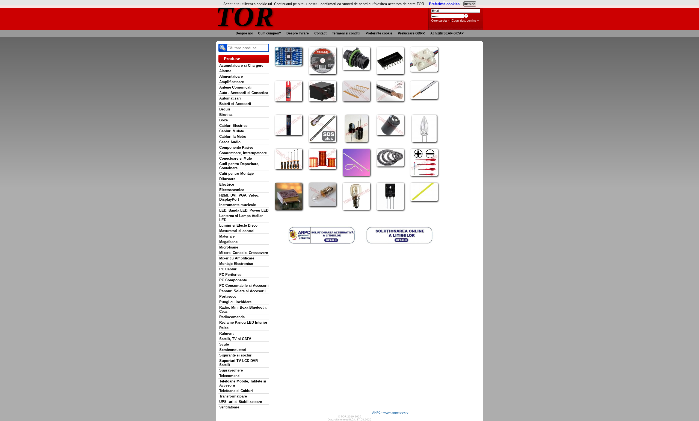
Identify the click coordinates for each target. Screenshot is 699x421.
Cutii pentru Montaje (236, 173)
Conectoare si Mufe (235, 158)
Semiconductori (232, 350)
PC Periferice (230, 275)
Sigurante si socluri (236, 355)
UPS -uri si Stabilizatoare (240, 402)
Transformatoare (233, 396)
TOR (245, 16)
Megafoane (228, 242)
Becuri (224, 109)
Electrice (226, 184)
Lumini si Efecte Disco (238, 225)
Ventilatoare (229, 407)
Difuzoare (227, 179)
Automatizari (230, 98)
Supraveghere (231, 370)
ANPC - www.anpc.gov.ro (390, 412)
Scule (224, 344)
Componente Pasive (236, 147)
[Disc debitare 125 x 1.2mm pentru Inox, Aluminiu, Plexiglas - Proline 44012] (322, 73)
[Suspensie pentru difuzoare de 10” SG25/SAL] (390, 165)
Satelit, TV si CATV (235, 339)
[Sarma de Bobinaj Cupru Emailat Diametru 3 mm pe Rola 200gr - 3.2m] (322, 168)
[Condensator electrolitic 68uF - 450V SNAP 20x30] (390, 134)
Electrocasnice (231, 190)
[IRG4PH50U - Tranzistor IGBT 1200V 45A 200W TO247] (390, 208)
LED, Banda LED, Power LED (243, 210)
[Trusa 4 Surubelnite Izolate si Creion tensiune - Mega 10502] (424, 175)
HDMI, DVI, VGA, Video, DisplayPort (239, 197)
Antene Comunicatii (236, 87)
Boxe (223, 120)
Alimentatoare (231, 76)
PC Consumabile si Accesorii (244, 285)
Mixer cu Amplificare (236, 258)
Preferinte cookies (444, 4)
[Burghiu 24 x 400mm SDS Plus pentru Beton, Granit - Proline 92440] (322, 141)
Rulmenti (227, 333)
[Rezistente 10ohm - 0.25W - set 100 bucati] (356, 100)
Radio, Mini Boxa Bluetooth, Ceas (243, 309)
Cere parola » (440, 20)
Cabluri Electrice (233, 126)
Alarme (225, 71)
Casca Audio (230, 142)
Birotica (225, 115)
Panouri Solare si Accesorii (242, 291)
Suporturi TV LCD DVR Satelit (238, 363)
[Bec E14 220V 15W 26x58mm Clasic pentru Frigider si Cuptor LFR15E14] (356, 208)
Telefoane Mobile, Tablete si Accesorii (242, 383)
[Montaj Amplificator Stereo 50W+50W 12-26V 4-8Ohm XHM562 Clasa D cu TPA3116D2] (288, 64)
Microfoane (228, 247)
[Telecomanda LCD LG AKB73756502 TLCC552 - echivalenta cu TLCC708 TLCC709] (288, 134)
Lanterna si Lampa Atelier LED (241, 218)
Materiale (227, 236)
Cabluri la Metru (232, 137)
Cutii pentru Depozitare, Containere (239, 166)
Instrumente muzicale (237, 205)
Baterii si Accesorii (235, 104)
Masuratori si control (236, 231)
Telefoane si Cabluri (236, 391)
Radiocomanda (232, 317)
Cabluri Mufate (231, 131)
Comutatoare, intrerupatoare (243, 153)
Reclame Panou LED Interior (243, 322)
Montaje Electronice (236, 264)
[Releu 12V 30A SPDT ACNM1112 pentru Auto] (322, 100)
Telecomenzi (230, 376)
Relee (224, 328)
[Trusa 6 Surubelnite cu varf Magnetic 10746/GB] (288, 168)
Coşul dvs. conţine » (465, 20)
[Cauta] (222, 48)
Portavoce (227, 296)
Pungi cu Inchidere (235, 302)
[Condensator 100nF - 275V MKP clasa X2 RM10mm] (288, 208)
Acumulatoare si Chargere (241, 65)
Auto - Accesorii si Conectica (243, 93)
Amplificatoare (231, 82)
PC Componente (233, 280)
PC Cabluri (228, 269)
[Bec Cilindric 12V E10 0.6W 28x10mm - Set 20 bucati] (322, 205)
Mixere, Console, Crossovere (243, 253)
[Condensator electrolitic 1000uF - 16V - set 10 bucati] (356, 141)
